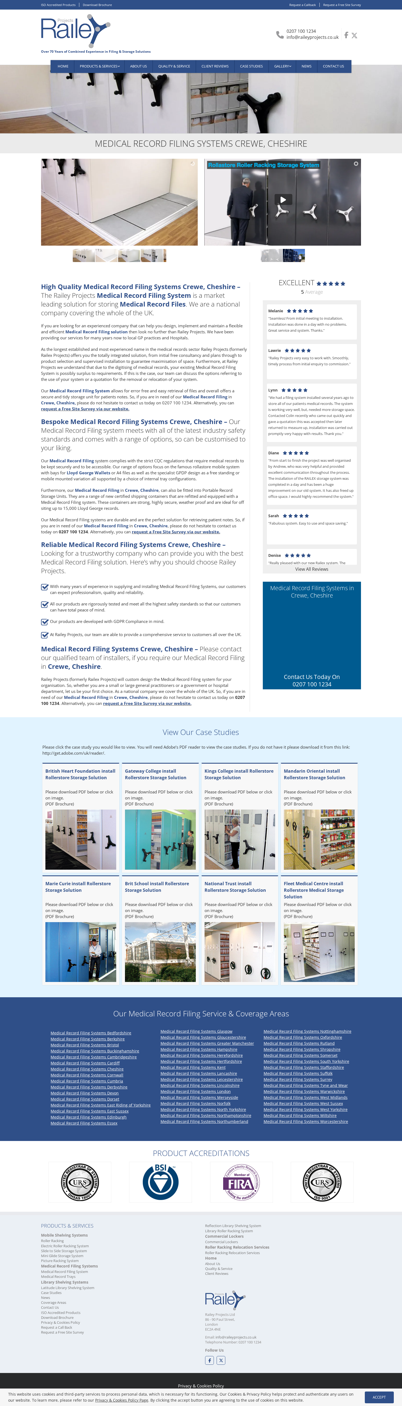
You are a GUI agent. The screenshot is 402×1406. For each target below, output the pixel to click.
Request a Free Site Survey (342, 5)
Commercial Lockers (221, 1241)
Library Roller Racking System (229, 1230)
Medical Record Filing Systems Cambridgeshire (94, 1057)
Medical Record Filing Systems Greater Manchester (207, 1043)
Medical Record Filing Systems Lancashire (199, 1073)
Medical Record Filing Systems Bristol (85, 1045)
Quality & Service (218, 1268)
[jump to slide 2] (97, 255)
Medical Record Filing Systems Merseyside (199, 1097)
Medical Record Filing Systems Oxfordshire (303, 1037)
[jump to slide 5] (165, 255)
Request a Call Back (56, 1327)
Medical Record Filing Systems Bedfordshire (91, 1033)
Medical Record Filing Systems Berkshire (88, 1039)
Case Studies (51, 1292)
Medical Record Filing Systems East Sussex (90, 1111)
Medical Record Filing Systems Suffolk (298, 1073)
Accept (379, 1397)
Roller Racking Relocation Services (232, 1252)
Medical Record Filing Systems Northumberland (204, 1121)
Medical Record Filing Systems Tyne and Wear (306, 1085)
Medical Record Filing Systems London (196, 1091)
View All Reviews (311, 569)
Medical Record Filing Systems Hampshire (199, 1049)
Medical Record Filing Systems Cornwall (87, 1075)
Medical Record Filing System (64, 1271)
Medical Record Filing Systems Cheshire (87, 1069)
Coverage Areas (53, 1302)
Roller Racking (52, 1240)
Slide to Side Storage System (64, 1250)
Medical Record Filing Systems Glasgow (196, 1031)
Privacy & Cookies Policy (60, 1322)
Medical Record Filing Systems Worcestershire (306, 1121)
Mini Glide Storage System (62, 1255)
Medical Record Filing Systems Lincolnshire (200, 1085)
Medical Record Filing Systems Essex (84, 1123)
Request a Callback (302, 5)
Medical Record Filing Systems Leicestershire (202, 1079)
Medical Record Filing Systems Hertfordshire (201, 1061)
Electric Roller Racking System (65, 1245)
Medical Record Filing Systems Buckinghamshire (95, 1051)
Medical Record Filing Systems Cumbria (87, 1081)
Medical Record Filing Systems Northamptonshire (206, 1115)
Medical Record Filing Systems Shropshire (302, 1049)
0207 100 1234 (301, 31)
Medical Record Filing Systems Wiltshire (300, 1115)
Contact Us (50, 1307)
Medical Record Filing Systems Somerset (300, 1055)
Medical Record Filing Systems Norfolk (196, 1103)
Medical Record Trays (58, 1276)
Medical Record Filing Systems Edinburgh (89, 1117)
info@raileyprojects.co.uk (313, 37)
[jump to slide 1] (74, 255)
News (45, 1297)
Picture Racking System (60, 1260)
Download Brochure (97, 5)
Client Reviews (216, 1273)
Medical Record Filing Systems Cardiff (85, 1063)
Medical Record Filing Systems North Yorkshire (203, 1109)
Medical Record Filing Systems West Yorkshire (306, 1109)
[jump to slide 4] (142, 255)
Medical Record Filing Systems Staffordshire (304, 1067)
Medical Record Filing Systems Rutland (299, 1043)
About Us (212, 1263)
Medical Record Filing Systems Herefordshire (202, 1055)
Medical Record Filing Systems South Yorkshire (306, 1061)
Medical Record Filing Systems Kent (193, 1067)
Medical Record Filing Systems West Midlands (306, 1097)
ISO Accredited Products (58, 5)
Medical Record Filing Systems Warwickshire (304, 1091)
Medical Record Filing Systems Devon (85, 1093)
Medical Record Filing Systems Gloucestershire (203, 1037)
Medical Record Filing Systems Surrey (298, 1079)
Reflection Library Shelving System (233, 1225)
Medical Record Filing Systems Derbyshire (89, 1087)
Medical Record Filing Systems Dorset (85, 1099)
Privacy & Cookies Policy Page (121, 1400)
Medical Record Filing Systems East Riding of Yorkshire (101, 1105)
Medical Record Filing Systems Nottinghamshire (307, 1031)
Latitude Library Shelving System (67, 1287)
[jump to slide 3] (119, 255)
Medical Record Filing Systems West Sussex (303, 1103)
